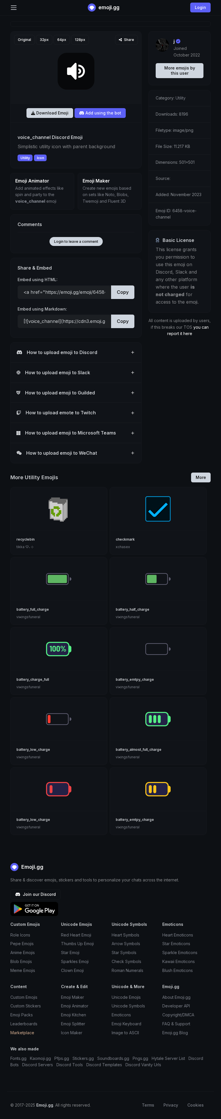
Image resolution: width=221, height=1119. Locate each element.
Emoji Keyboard (126, 1023)
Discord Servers (37, 1064)
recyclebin (25, 539)
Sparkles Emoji (75, 961)
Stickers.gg (83, 1058)
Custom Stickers (25, 1005)
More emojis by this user (179, 70)
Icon (40, 158)
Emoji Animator (74, 1005)
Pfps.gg (61, 1058)
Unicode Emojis (126, 997)
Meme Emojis (22, 970)
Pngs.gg (140, 1058)
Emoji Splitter (73, 1023)
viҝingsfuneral (28, 617)
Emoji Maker (72, 997)
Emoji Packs (21, 1014)
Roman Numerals (127, 970)
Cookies (195, 1105)
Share (128, 39)
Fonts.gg (18, 1058)
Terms (148, 1105)
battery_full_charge (32, 609)
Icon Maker (71, 1032)
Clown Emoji (72, 970)
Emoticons (121, 1014)
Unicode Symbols (128, 1005)
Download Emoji (51, 112)
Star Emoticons (176, 943)
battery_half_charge (132, 609)
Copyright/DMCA (178, 1014)
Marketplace (22, 1032)
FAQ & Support (176, 1023)
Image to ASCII (125, 1032)
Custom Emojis (23, 997)
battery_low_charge (33, 749)
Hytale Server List (168, 1058)
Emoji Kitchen (73, 1014)
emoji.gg (108, 7)
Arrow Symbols (126, 943)
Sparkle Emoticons (179, 952)
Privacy (170, 1105)
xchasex (123, 547)
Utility (25, 158)
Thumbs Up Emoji (77, 943)
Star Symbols (124, 952)
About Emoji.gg (176, 997)
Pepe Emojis (22, 943)
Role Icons (20, 934)
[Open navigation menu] (13, 8)
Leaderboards (23, 1023)
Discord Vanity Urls (143, 1064)
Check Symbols (126, 961)
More (201, 477)
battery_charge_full (32, 679)
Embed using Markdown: (42, 308)
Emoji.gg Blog (175, 1032)
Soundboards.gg (113, 1058)
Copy (123, 292)
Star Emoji (70, 952)
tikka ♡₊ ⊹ (25, 547)
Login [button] (200, 7)
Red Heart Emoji (76, 934)
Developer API (176, 1005)
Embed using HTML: (38, 279)
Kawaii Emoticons (178, 961)
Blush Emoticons (177, 970)
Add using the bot (102, 112)
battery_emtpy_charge (135, 679)
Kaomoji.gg (40, 1058)
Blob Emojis (21, 961)
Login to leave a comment (76, 241)
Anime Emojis (22, 952)
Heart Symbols (125, 934)
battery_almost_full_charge (138, 749)
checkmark (125, 539)
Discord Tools (69, 1064)
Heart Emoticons (177, 934)
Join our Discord (39, 894)
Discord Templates (104, 1064)
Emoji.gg (31, 867)
